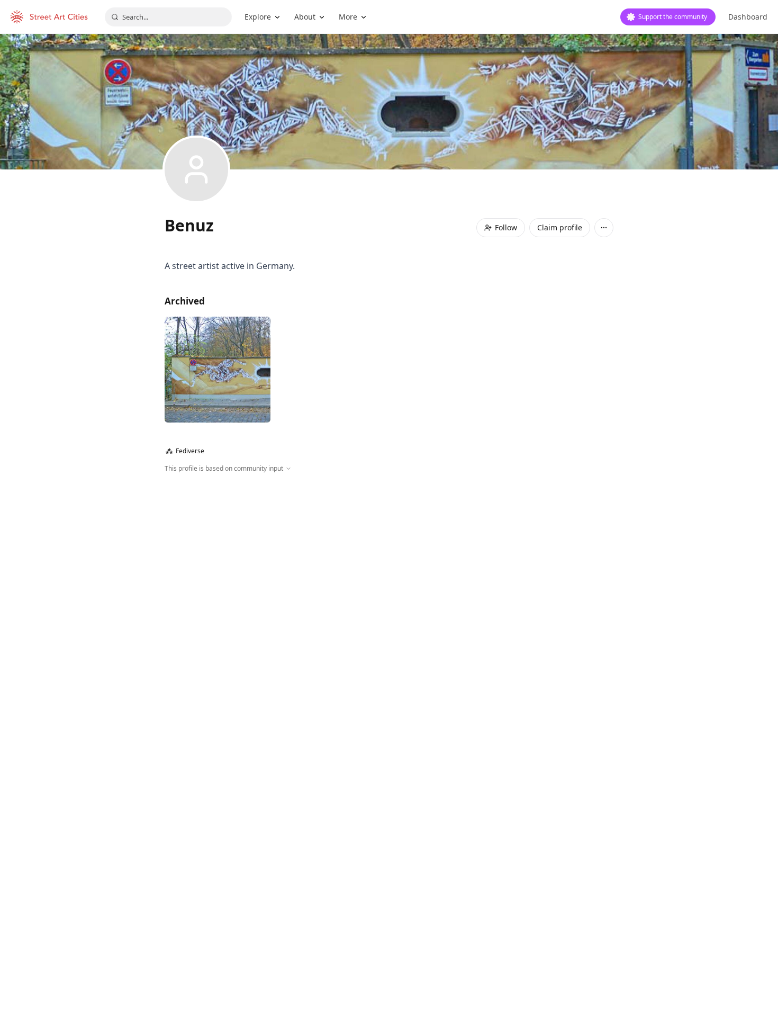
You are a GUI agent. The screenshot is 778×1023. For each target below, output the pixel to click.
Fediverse (185, 450)
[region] (389, 587)
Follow (506, 227)
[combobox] (168, 16)
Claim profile (559, 227)
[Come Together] (217, 370)
